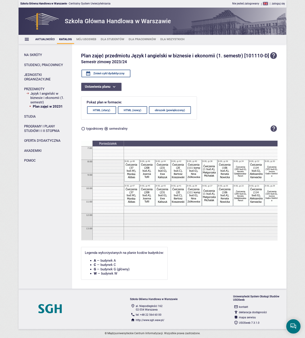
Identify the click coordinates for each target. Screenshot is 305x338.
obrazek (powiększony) (170, 110)
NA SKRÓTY (33, 55)
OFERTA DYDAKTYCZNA (42, 141)
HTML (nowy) (132, 110)
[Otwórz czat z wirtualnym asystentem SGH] (293, 326)
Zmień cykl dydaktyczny (109, 73)
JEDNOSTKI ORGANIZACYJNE (37, 77)
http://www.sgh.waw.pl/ (150, 320)
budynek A (108, 261)
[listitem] (45, 39)
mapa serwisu (247, 317)
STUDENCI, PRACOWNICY (43, 65)
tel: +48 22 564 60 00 (148, 314)
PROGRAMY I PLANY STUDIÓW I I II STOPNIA (42, 128)
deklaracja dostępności (253, 312)
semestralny (118, 129)
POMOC (30, 161)
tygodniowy (94, 129)
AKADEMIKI (33, 151)
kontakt (243, 307)
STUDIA (30, 117)
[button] (274, 128)
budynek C (108, 265)
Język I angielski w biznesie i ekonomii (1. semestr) (47, 98)
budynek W (109, 273)
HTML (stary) (101, 110)
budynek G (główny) (115, 269)
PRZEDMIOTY (34, 89)
